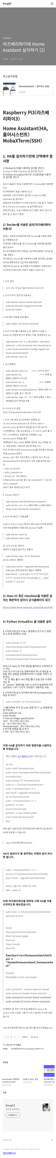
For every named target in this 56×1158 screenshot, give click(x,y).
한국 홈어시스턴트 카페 (12, 1149)
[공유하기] (11, 1037)
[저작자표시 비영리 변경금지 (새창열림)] (34, 1037)
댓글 (4, 1092)
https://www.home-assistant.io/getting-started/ (28, 607)
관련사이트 (7, 1139)
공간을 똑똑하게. (13, 1109)
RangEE (7, 3)
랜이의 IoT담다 (9, 1145)
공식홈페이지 (24, 756)
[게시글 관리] (15, 1037)
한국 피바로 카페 (9, 1154)
